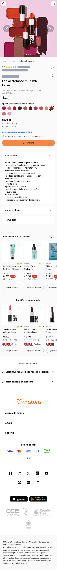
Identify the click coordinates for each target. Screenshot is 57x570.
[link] (12, 268)
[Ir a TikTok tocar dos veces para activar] (37, 473)
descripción (11, 155)
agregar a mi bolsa (12, 287)
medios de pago (29, 445)
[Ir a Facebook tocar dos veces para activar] (10, 473)
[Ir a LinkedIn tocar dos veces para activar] (37, 482)
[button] (52, 68)
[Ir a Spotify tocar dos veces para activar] (28, 482)
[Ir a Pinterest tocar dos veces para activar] (19, 482)
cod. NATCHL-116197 (9, 93)
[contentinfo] (19, 263)
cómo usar (10, 220)
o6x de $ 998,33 (9, 127)
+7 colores (15, 344)
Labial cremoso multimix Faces (20, 83)
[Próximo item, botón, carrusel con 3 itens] (50, 28)
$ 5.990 (6, 120)
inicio (4, 61)
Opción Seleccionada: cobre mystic (18, 103)
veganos (12, 61)
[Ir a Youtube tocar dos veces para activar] (46, 473)
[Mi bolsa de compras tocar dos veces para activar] (53, 3)
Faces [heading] (5, 263)
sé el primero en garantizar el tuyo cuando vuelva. (23, 136)
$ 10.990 (27, 274)
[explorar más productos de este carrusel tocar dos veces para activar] (51, 237)
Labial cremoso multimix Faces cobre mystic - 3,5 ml (21, 91)
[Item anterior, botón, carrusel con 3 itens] (7, 28)
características (12, 210)
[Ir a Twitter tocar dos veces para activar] (28, 473)
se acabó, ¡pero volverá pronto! (17, 132)
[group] (12, 265)
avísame (30, 143)
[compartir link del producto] (52, 75)
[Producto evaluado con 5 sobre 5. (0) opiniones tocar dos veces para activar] (23, 66)
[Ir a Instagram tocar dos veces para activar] (19, 473)
